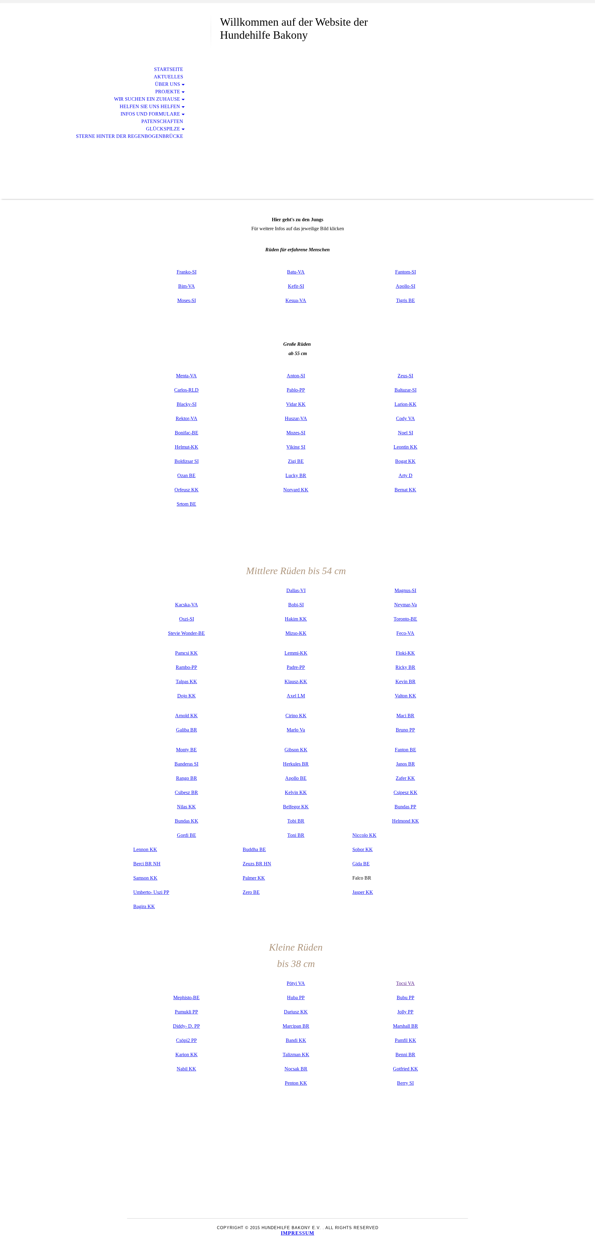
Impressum (297, 1233)
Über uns (167, 84)
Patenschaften (162, 121)
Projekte (167, 91)
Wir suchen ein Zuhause (147, 99)
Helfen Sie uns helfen (150, 106)
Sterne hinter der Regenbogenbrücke (129, 136)
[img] (169, 30)
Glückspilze (163, 128)
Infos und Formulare (150, 113)
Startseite (168, 69)
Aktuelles (168, 76)
